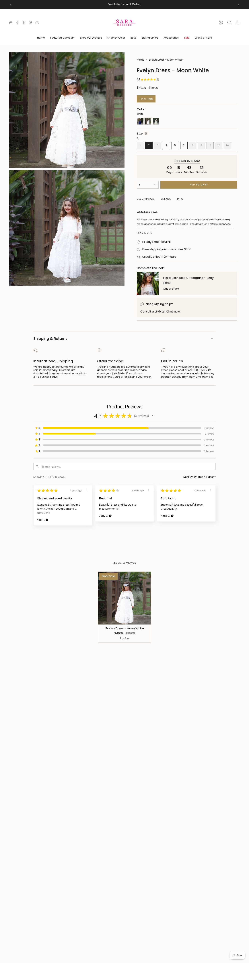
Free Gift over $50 (187, 161)
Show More (43, 512)
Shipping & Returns (50, 338)
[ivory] (156, 121)
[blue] (140, 121)
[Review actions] (86, 490)
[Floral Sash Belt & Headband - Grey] (148, 283)
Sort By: (188, 477)
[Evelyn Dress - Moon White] (124, 598)
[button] (62, 37)
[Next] (238, 4)
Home (140, 60)
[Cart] (238, 22)
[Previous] (10, 4)
